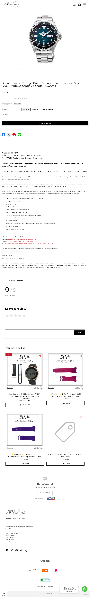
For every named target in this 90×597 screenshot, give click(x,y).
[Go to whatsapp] (84, 589)
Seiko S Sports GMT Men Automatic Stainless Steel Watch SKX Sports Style (20, 592)
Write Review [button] (45, 493)
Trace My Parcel (9, 539)
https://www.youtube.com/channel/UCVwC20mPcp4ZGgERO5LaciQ (30, 243)
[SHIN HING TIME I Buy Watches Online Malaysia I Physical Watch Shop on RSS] (26, 551)
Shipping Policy (9, 537)
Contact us (8, 542)
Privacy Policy (50, 586)
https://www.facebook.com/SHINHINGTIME (22, 239)
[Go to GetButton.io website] (84, 594)
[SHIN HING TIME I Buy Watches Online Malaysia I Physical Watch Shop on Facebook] (7, 551)
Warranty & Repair (10, 535)
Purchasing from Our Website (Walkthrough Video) (19, 526)
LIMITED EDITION (48, 109)
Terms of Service (40, 586)
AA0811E (26, 109)
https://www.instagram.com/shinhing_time (23, 241)
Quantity (5, 114)
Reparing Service (10, 531)
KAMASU (4, 109)
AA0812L (35, 109)
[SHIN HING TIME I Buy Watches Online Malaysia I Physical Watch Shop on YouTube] (16, 551)
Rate (79, 332)
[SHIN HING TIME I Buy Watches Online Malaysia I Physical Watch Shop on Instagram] (11, 551)
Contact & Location (10, 529)
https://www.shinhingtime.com (12, 251)
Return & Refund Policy (11, 533)
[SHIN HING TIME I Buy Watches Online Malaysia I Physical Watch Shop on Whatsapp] (21, 551)
